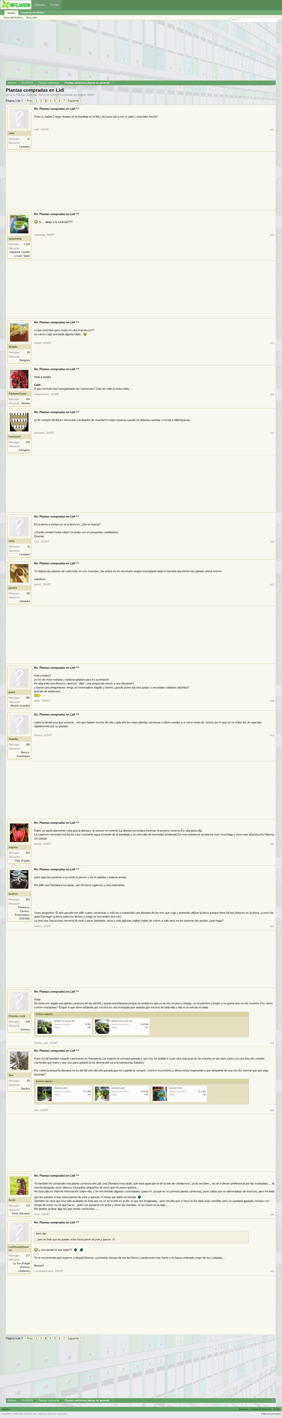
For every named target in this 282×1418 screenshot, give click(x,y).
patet (12, 692)
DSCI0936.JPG (118, 1088)
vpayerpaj (15, 238)
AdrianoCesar (17, 393)
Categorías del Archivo (32, 12)
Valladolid (24, 601)
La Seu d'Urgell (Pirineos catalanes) (21, 1267)
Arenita (13, 738)
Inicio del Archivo (13, 17)
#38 (272, 700)
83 (28, 352)
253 (28, 899)
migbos (82, 94)
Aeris (12, 1200)
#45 (272, 1271)
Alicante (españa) (20, 705)
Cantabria (24, 146)
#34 (272, 394)
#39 (272, 735)
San (11, 1075)
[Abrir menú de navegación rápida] (273, 83)
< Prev (28, 100)
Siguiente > (75, 100)
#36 (272, 541)
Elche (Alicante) (21, 1213)
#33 (272, 343)
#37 (272, 584)
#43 (272, 1110)
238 (28, 1021)
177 (28, 1255)
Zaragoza (24, 360)
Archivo (11, 13)
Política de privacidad (271, 1414)
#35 (272, 433)
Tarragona (24, 450)
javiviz (13, 587)
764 (28, 399)
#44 (272, 1214)
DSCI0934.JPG (60, 1088)
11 (28, 138)
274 (28, 1205)
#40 (272, 844)
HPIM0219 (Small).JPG (64, 1021)
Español (6, 1409)
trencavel (15, 436)
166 (28, 744)
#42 (272, 1043)
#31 (272, 129)
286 (28, 697)
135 (28, 442)
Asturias (25, 1029)
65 (28, 1080)
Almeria (25, 403)
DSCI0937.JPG (175, 1088)
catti (11, 133)
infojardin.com (30, 1414)
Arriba (277, 1409)
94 (28, 593)
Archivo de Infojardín (261, 1409)
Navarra (25, 1088)
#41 (272, 926)
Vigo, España (22, 860)
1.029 (27, 244)
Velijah (13, 346)
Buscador (31, 17)
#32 (272, 235)
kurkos (13, 893)
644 (28, 852)
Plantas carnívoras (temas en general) (37, 94)
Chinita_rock (17, 1016)
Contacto (243, 1409)
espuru (13, 847)
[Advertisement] (121, 51)
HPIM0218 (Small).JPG (122, 1021)
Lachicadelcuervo (19, 1248)
